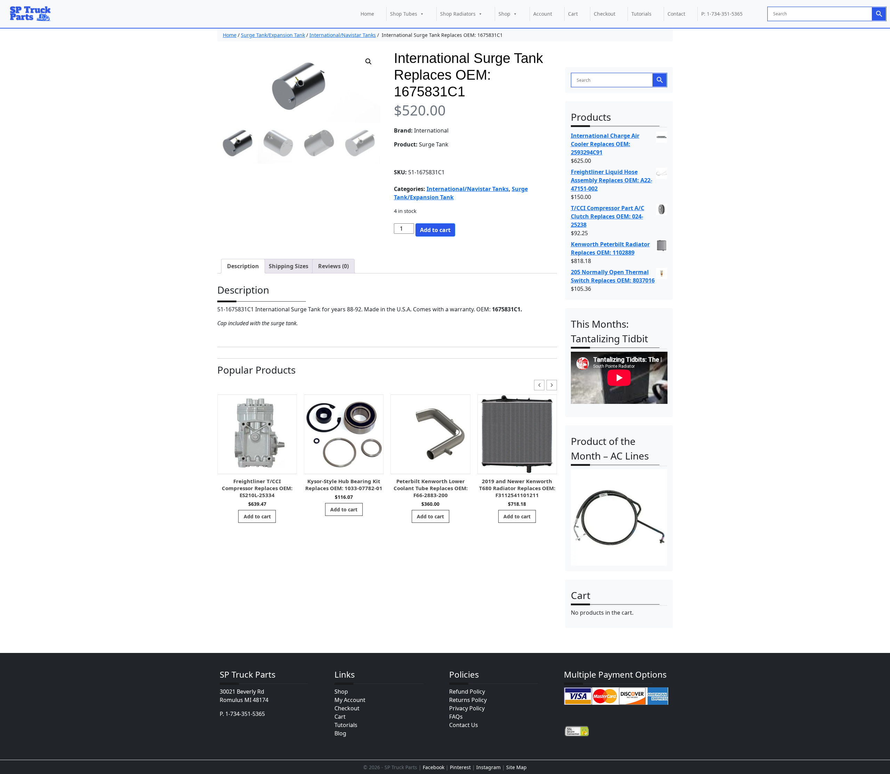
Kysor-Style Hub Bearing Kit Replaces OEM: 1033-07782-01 (343, 485)
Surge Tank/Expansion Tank (273, 35)
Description (243, 266)
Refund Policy (467, 691)
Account (542, 13)
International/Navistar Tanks (342, 35)
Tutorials (641, 13)
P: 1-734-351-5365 (722, 13)
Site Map (516, 767)
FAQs (456, 716)
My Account (349, 700)
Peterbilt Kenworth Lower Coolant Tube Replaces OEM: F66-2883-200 (431, 488)
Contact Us (463, 725)
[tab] (243, 266)
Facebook (433, 767)
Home (367, 13)
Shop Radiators (458, 13)
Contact (676, 13)
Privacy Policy (467, 708)
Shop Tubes (403, 13)
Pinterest (460, 767)
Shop (504, 13)
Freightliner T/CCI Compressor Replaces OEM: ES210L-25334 (257, 488)
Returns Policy (468, 700)
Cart (573, 13)
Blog (340, 733)
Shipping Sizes (288, 266)
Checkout (604, 13)
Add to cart (435, 230)
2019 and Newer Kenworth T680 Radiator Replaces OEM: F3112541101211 (517, 488)
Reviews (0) (333, 266)
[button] (368, 61)
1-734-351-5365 (245, 714)
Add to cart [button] (257, 516)
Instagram (488, 767)
